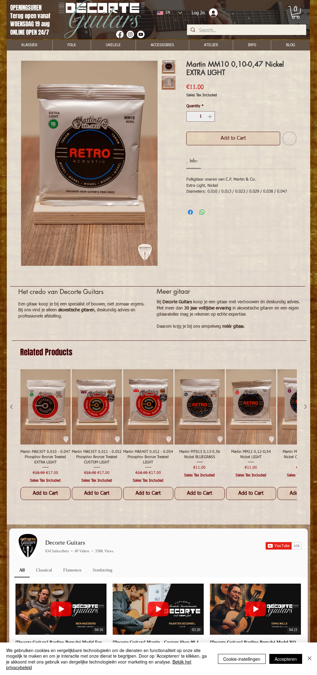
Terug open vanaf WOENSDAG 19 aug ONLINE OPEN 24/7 (30, 24)
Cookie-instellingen (241, 659)
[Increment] (210, 116)
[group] (158, 434)
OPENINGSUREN (25, 7)
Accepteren (286, 659)
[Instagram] (130, 34)
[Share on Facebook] (190, 212)
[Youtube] (141, 34)
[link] (295, 12)
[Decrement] (190, 116)
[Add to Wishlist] (289, 138)
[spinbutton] (200, 116)
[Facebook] (120, 34)
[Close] (309, 658)
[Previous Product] (11, 406)
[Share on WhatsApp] (202, 212)
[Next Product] (305, 406)
